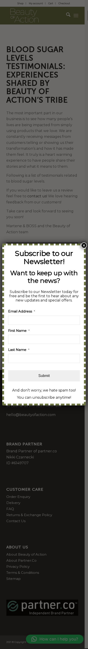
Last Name (18, 350)
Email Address (21, 311)
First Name (19, 331)
